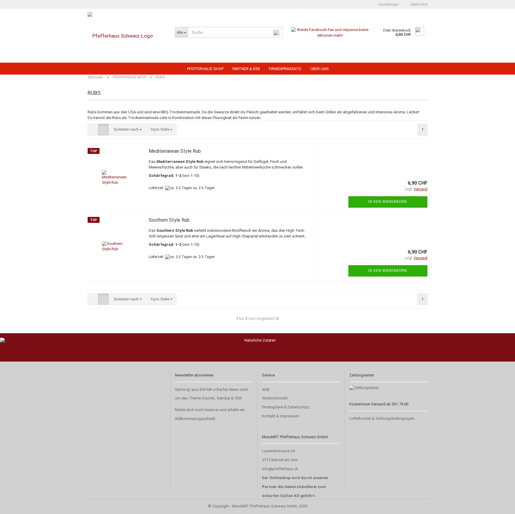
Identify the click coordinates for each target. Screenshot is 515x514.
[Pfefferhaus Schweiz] (127, 36)
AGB (265, 389)
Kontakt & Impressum (280, 416)
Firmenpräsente (285, 69)
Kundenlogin (388, 4)
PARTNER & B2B (246, 69)
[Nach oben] (499, 505)
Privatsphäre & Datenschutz (285, 407)
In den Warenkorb (387, 202)
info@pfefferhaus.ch (280, 469)
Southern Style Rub (169, 220)
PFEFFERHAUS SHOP (205, 69)
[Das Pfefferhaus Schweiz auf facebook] (330, 32)
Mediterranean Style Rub (175, 151)
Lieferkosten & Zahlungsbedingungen (382, 418)
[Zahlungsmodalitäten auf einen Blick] (364, 387)
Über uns (319, 69)
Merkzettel (418, 4)
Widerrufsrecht (275, 398)
